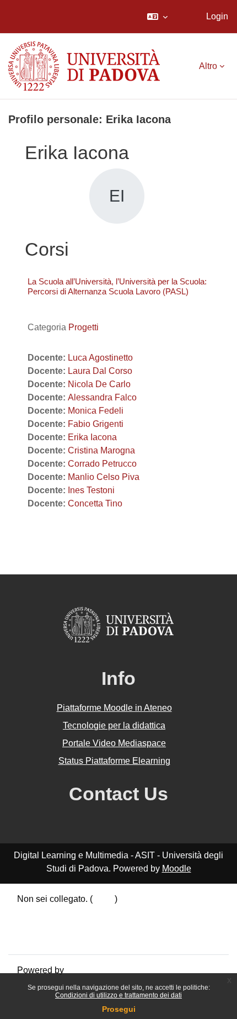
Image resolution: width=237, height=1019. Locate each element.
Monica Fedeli (95, 410)
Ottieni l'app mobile (54, 938)
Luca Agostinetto (100, 357)
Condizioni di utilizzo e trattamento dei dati (118, 995)
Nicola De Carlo (99, 384)
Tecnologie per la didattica (114, 725)
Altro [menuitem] (208, 66)
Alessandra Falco (102, 397)
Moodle (176, 868)
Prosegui (119, 1009)
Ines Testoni (91, 490)
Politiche (34, 925)
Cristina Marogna (101, 450)
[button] (157, 16)
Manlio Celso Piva (103, 477)
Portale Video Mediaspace (114, 743)
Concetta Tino (95, 503)
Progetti (83, 327)
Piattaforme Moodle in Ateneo (114, 707)
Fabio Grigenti (95, 424)
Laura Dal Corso (100, 371)
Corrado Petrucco (102, 463)
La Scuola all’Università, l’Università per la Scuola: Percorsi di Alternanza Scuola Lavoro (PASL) (117, 286)
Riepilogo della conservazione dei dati (92, 912)
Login (217, 16)
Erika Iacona (92, 437)
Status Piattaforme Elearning (114, 760)
